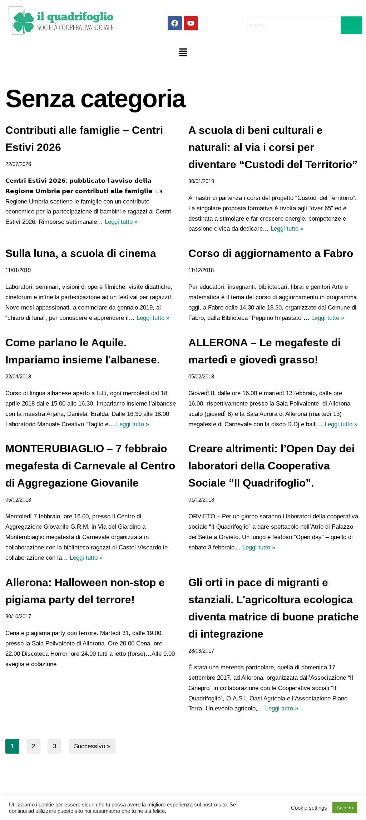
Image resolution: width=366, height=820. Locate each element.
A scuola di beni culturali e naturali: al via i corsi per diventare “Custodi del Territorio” (272, 147)
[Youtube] (191, 23)
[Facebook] (175, 23)
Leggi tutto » (121, 221)
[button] (183, 53)
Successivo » (92, 746)
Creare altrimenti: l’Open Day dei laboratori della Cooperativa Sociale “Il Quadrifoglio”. (271, 466)
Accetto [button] (345, 807)
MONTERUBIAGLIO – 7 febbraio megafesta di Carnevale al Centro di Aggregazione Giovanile (90, 466)
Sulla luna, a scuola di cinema (80, 253)
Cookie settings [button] (309, 808)
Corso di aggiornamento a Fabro (270, 253)
